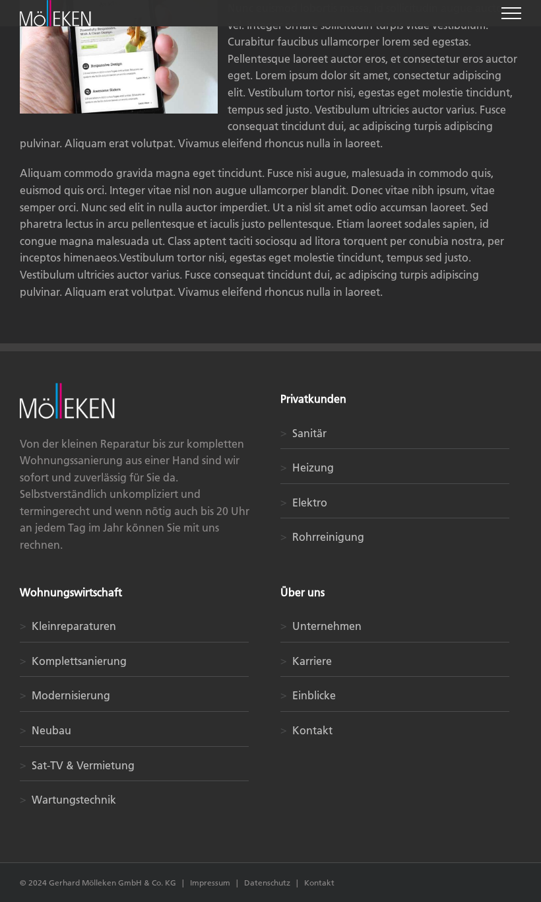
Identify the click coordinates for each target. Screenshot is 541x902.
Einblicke (308, 695)
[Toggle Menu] (511, 13)
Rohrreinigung (322, 536)
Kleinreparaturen (68, 626)
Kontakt (306, 730)
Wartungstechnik (68, 799)
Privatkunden (313, 398)
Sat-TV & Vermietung (77, 765)
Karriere (306, 661)
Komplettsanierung (73, 661)
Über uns (302, 592)
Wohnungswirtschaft (71, 592)
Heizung (307, 467)
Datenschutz (268, 882)
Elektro (303, 502)
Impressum (210, 882)
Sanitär (303, 433)
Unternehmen (321, 626)
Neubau (45, 730)
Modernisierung (65, 695)
